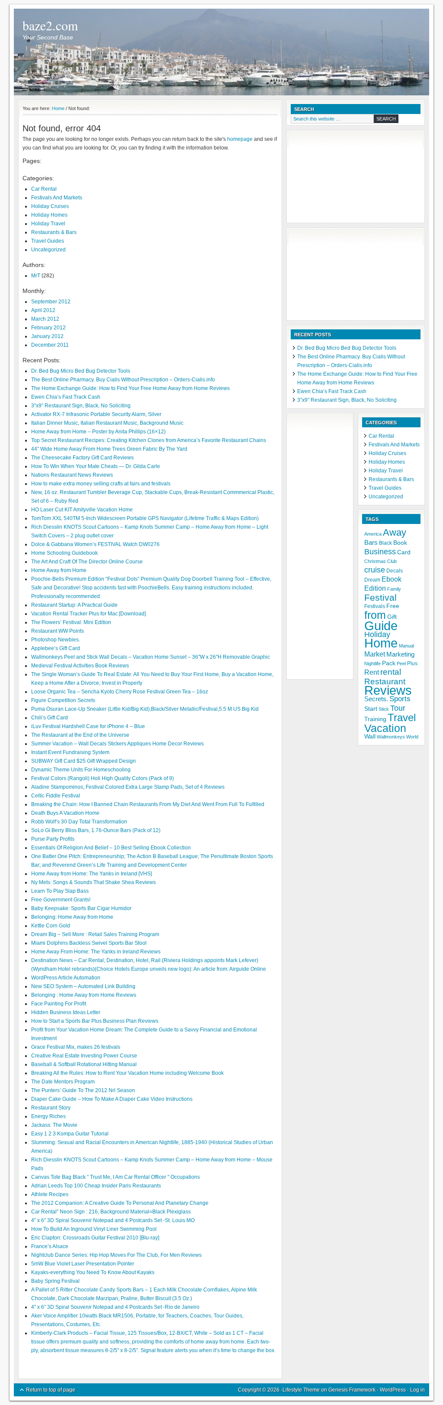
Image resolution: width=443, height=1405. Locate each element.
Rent (371, 672)
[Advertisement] (334, 177)
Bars (371, 542)
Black (385, 543)
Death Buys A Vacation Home (65, 813)
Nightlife (372, 663)
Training (375, 719)
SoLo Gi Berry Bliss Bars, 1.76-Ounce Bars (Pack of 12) (96, 830)
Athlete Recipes (49, 1194)
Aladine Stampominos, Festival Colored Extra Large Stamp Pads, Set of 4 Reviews (128, 787)
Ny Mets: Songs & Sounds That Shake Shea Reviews (93, 882)
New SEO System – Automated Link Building (83, 986)
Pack (388, 663)
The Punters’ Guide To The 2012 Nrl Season (83, 1090)
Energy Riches (48, 1116)
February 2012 (48, 328)
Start (370, 709)
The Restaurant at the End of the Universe (80, 735)
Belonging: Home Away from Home (72, 917)
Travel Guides (47, 241)
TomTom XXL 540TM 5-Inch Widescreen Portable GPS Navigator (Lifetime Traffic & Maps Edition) (145, 518)
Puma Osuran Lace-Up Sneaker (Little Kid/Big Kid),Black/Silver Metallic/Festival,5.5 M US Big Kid (145, 709)
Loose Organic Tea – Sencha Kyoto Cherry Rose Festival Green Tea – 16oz (119, 692)
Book (400, 543)
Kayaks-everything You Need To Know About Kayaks (92, 1272)
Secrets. (376, 699)
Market (374, 654)
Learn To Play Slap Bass (60, 891)
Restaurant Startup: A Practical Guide (74, 605)
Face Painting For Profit (58, 1004)
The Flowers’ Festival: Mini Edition (71, 622)
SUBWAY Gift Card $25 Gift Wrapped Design (83, 761)
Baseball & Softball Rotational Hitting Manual (84, 1064)
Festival (380, 597)
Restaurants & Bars (54, 232)
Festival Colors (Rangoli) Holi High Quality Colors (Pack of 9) (102, 778)
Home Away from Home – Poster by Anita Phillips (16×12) (98, 432)
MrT (35, 276)
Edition (375, 588)
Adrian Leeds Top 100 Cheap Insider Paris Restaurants (96, 1186)
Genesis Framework (352, 1390)
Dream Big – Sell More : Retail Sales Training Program (95, 934)
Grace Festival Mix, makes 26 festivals (75, 1047)
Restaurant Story (51, 1108)
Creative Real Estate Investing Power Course (84, 1056)
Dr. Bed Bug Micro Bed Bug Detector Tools (80, 371)
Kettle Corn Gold (50, 926)
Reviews (388, 690)
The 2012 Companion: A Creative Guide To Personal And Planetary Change (120, 1203)
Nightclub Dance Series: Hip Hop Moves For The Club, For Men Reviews (116, 1255)
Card (404, 552)
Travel (402, 717)
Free (392, 606)
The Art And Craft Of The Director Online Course (87, 562)
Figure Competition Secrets (63, 700)
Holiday (377, 634)
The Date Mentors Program (63, 1082)
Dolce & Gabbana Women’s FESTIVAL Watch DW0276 (95, 544)
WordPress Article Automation (65, 978)
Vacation (385, 728)
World (412, 736)
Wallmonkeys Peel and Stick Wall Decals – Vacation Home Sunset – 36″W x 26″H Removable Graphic (150, 657)
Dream (372, 580)
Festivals (374, 606)
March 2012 (45, 319)
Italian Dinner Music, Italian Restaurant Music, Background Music (107, 423)
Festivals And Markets (56, 198)
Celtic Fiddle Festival (55, 796)
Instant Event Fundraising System (70, 752)
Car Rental (44, 189)
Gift (392, 617)
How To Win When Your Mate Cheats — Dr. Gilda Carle (95, 466)
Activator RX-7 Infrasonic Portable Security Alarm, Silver (96, 414)
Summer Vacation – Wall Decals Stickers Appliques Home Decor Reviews (117, 744)
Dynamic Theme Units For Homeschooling (81, 770)
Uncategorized (48, 250)
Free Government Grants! (60, 900)
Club (392, 561)
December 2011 (50, 345)
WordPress (393, 1390)
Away (394, 532)
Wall (370, 736)
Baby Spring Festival (55, 1281)
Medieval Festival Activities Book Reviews (80, 666)
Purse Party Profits (52, 839)
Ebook (391, 579)
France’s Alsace (49, 1246)
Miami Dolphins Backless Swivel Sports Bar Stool (89, 943)
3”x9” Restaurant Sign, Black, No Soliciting (81, 406)
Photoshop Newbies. (55, 640)
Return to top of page (50, 1390)
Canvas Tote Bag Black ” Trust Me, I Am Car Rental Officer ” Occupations (115, 1177)
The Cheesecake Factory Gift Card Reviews (82, 458)
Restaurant (384, 681)
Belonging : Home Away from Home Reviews (83, 995)
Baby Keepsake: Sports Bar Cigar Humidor (81, 908)
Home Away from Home (59, 570)
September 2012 (51, 302)
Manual (406, 645)
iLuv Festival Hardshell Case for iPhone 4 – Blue (88, 726)
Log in (417, 1390)
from (375, 615)
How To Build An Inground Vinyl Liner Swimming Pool (94, 1229)
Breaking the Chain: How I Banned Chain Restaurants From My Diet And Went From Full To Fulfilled (147, 804)
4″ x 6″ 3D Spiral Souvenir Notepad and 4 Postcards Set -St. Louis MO (113, 1220)
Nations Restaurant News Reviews (72, 475)
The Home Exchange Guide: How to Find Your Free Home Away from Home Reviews (130, 388)
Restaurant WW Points (57, 631)
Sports (400, 699)
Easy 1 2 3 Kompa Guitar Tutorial (70, 1134)
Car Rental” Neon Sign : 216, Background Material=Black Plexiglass (111, 1212)
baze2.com (50, 25)
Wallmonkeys (391, 736)
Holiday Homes (49, 215)
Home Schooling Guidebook (64, 553)
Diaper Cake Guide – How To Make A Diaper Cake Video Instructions (112, 1099)
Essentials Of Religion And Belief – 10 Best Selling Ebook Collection (111, 848)
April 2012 (43, 310)
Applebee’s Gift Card (55, 648)
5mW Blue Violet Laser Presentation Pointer (82, 1264)
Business (380, 551)
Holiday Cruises (50, 206)
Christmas (375, 561)
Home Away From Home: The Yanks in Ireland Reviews (96, 952)
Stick (384, 709)
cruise (374, 570)
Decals (394, 571)
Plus (412, 663)
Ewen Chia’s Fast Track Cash (65, 397)
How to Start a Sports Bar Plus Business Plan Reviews (94, 1021)
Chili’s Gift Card (49, 718)
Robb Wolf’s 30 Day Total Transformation (79, 822)
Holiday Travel (48, 224)
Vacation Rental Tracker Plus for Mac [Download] (88, 614)
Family (394, 589)
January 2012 (47, 336)
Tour (397, 707)
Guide (381, 626)
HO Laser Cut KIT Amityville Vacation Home (82, 510)
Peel (401, 663)
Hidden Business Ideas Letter (65, 1012)
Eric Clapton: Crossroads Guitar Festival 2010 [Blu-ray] (95, 1238)
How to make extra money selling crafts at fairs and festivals (100, 484)
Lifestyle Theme (301, 1390)
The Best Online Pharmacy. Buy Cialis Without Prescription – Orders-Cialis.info (123, 380)
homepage (240, 139)
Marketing (400, 654)
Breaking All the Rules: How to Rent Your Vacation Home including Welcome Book (127, 1073)
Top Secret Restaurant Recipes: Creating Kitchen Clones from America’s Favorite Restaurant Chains (148, 440)
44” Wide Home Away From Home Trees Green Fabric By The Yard (109, 449)
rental (390, 671)
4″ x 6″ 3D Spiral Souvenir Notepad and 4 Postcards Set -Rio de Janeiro (115, 1307)
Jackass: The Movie (54, 1125)
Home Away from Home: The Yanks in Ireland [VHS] (91, 874)
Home (381, 643)
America (373, 534)
